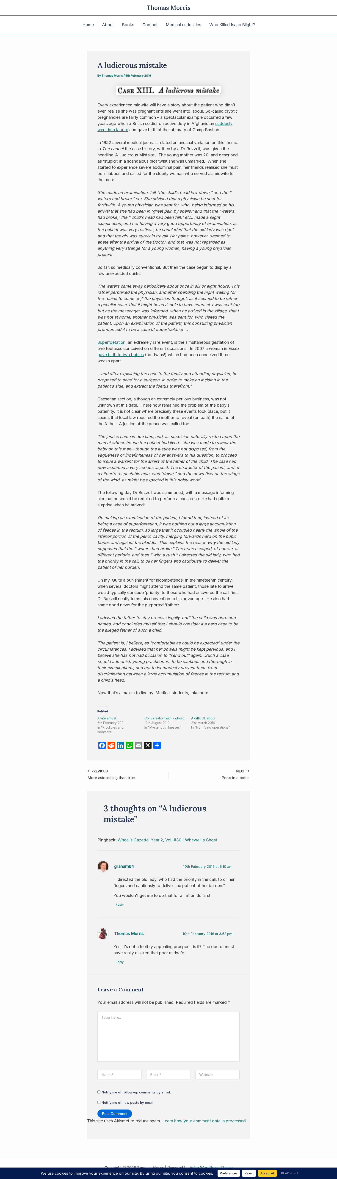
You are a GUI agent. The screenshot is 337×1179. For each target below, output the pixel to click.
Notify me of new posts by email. (128, 1102)
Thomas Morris (169, 7)
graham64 (124, 866)
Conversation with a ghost (164, 718)
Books (128, 24)
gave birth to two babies (120, 354)
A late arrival (106, 718)
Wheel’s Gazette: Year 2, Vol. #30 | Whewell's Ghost (167, 840)
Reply (120, 904)
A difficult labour (203, 718)
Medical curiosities (183, 24)
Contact (149, 24)
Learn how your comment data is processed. (204, 1120)
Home (88, 24)
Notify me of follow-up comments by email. (136, 1092)
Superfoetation (111, 342)
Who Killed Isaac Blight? (232, 24)
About (108, 24)
